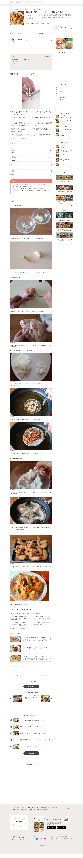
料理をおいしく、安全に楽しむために (66, 838)
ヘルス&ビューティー (45, 807)
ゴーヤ (31, 5)
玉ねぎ (11, 164)
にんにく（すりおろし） (16, 156)
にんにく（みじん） (14, 162)
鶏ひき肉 (23, 5)
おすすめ (62, 1)
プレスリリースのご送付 (54, 838)
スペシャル (39, 809)
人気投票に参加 (45, 809)
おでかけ (33, 807)
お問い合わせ (65, 836)
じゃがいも (37, 5)
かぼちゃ (45, 5)
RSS (59, 838)
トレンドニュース (16, 807)
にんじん (49, 5)
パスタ (34, 5)
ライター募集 (60, 836)
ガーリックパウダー (15, 168)
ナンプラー (14, 157)
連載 (17, 809)
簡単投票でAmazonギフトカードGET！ (34, 20)
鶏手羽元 (12, 150)
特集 (14, 809)
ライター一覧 (55, 836)
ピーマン (27, 5)
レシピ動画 (54, 1)
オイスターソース (15, 158)
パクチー (12, 175)
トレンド (58, 1)
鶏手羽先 (12, 148)
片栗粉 (13, 171)
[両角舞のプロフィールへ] (31, 40)
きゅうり (41, 5)
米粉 (13, 170)
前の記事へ (20, 33)
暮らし (38, 807)
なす (16, 5)
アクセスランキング (31, 809)
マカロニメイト (23, 809)
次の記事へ (41, 33)
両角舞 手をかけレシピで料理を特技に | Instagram (20, 138)
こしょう (13, 160)
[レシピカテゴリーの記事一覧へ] (27, 23)
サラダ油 (12, 174)
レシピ (23, 807)
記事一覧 (51, 836)
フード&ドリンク (54, 807)
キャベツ (19, 5)
